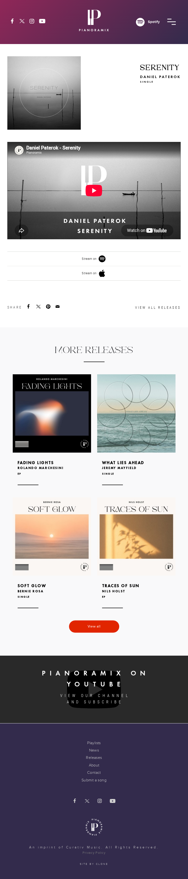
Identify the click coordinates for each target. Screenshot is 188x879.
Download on (47, 421)
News (94, 750)
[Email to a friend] (58, 306)
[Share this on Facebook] (29, 306)
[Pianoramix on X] (22, 21)
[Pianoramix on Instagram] (31, 21)
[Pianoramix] (94, 22)
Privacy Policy (94, 853)
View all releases (158, 307)
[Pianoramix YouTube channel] (42, 21)
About (94, 765)
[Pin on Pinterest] (48, 306)
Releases (94, 757)
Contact (94, 772)
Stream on (89, 259)
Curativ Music (84, 847)
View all (94, 626)
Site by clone (94, 864)
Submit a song (94, 780)
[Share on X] (39, 306)
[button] (171, 21)
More (52, 437)
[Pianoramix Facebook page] (12, 21)
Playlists (94, 743)
